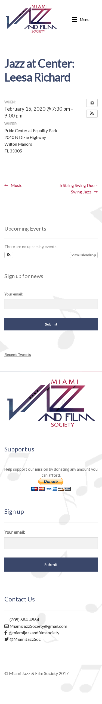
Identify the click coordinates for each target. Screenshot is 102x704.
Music (16, 185)
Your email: (13, 294)
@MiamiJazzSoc (25, 639)
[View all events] (92, 103)
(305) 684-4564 (24, 619)
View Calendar (82, 255)
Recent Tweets (17, 354)
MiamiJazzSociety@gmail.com (38, 626)
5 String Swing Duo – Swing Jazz (78, 188)
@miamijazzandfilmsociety (33, 632)
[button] (91, 113)
